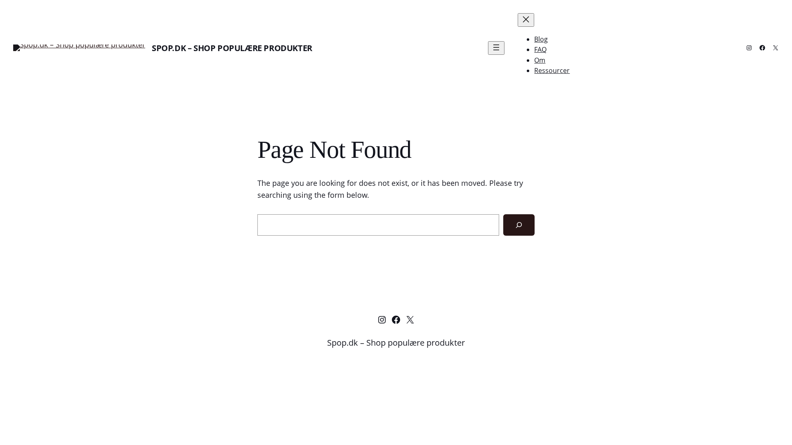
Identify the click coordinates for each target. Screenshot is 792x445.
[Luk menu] (526, 20)
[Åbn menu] (496, 48)
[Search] (519, 225)
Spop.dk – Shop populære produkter (232, 48)
